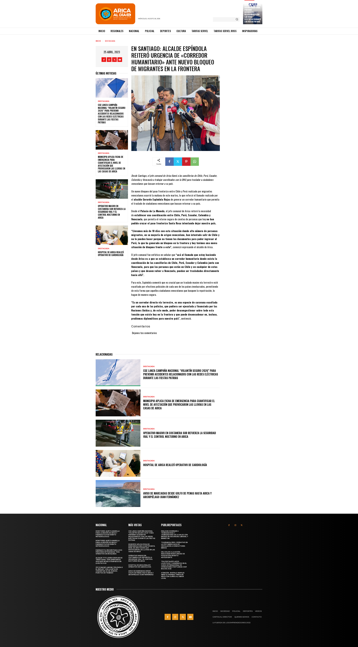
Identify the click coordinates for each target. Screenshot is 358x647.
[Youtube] (119, 59)
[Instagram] (109, 59)
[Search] (237, 19)
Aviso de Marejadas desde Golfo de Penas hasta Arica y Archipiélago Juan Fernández (177, 495)
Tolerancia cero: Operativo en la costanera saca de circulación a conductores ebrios (174, 545)
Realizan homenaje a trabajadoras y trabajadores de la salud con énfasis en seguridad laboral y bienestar (174, 534)
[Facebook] (104, 59)
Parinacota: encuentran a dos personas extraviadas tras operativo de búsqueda (109, 552)
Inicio (98, 40)
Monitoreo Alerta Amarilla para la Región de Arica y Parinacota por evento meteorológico (107, 533)
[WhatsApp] (194, 161)
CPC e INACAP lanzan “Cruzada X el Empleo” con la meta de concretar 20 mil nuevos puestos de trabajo (109, 570)
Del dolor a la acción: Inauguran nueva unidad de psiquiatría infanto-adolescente (173, 554)
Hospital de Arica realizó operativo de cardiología (111, 254)
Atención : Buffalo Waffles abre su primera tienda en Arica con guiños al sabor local (172, 575)
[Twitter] (114, 59)
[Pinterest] (186, 161)
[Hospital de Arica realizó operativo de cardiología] (112, 235)
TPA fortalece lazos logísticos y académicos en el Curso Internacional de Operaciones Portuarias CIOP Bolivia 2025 (174, 565)
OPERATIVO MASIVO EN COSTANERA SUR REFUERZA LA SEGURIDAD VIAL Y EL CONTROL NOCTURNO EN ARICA (112, 211)
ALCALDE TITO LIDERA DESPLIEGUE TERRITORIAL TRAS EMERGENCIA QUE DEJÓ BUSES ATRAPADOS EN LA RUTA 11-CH (109, 560)
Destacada (110, 40)
